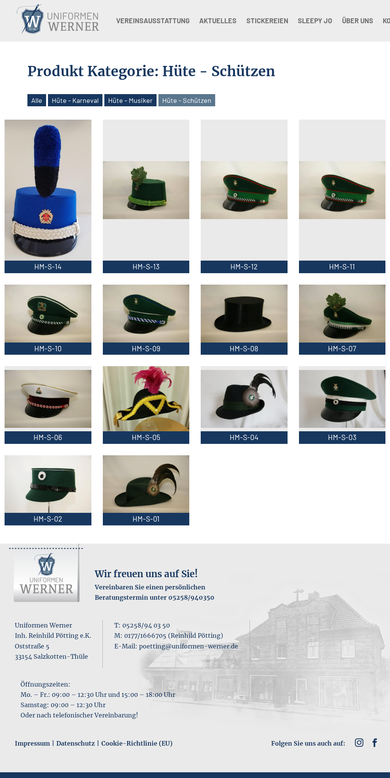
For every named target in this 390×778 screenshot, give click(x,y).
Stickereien (267, 20)
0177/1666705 (145, 635)
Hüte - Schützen (186, 100)
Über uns (357, 20)
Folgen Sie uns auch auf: (308, 743)
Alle (36, 100)
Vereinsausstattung (153, 20)
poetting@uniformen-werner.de (188, 646)
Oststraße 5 (32, 646)
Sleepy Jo (315, 20)
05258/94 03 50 (146, 625)
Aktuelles (218, 20)
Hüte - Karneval (75, 100)
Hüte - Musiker (130, 100)
